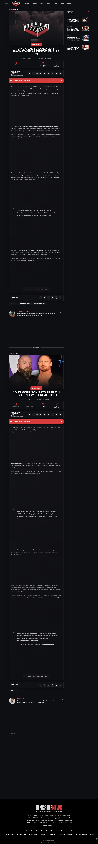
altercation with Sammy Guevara (50, 134)
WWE (35, 3)
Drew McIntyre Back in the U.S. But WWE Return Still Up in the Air (73, 39)
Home (27, 3)
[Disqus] (36, 758)
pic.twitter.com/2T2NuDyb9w (27, 640)
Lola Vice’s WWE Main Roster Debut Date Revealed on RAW (73, 29)
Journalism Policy (66, 834)
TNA (48, 3)
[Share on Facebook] (40, 297)
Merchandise (33, 834)
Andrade (13, 303)
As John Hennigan (16, 463)
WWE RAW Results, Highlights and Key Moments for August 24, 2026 (73, 48)
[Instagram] (52, 73)
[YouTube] (48, 73)
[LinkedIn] (40, 73)
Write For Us (21, 834)
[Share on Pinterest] (52, 297)
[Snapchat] (56, 73)
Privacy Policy (81, 834)
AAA (55, 3)
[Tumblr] (52, 830)
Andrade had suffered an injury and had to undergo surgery (40, 126)
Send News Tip (9, 834)
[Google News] (37, 73)
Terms (91, 834)
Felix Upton (27, 399)
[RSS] (72, 830)
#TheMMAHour (43, 638)
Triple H (13, 690)
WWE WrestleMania (39, 303)
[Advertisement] (22, 194)
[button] (74, 3)
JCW (62, 3)
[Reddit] (60, 73)
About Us (44, 834)
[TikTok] (67, 830)
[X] (33, 73)
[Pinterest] (44, 73)
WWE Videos (70, 17)
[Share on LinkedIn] (48, 297)
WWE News (15, 353)
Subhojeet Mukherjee (27, 58)
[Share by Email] (60, 297)
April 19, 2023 (49, 644)
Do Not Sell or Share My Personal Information (49, 842)
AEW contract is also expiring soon (32, 250)
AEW (42, 3)
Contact (53, 834)
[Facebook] (29, 73)
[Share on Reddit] (56, 297)
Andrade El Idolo (25, 303)
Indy (69, 3)
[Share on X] (44, 297)
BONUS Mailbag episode (20, 175)
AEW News (15, 9)
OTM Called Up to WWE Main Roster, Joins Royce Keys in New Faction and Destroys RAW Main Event (73, 20)
